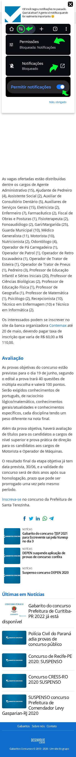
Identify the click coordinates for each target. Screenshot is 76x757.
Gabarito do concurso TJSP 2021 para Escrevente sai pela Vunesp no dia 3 (45, 537)
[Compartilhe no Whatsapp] (45, 518)
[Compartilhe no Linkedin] (38, 518)
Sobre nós (38, 726)
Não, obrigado (57, 102)
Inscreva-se (11, 499)
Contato (52, 726)
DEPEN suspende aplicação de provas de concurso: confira (43, 555)
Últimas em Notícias (23, 594)
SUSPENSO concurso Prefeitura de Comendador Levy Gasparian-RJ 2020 (35, 705)
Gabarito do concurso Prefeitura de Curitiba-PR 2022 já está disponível (37, 613)
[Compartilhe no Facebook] (24, 518)
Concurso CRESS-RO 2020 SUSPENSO (48, 679)
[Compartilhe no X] (31, 518)
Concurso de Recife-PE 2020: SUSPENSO (50, 658)
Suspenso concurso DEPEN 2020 (45, 573)
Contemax (57, 325)
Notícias (27, 529)
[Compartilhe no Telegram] (51, 518)
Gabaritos (23, 726)
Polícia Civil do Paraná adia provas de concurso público (49, 639)
